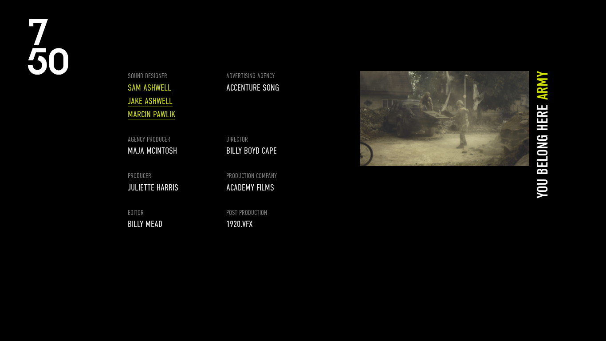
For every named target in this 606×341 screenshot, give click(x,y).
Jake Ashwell (150, 101)
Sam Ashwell (149, 88)
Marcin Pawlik (151, 114)
